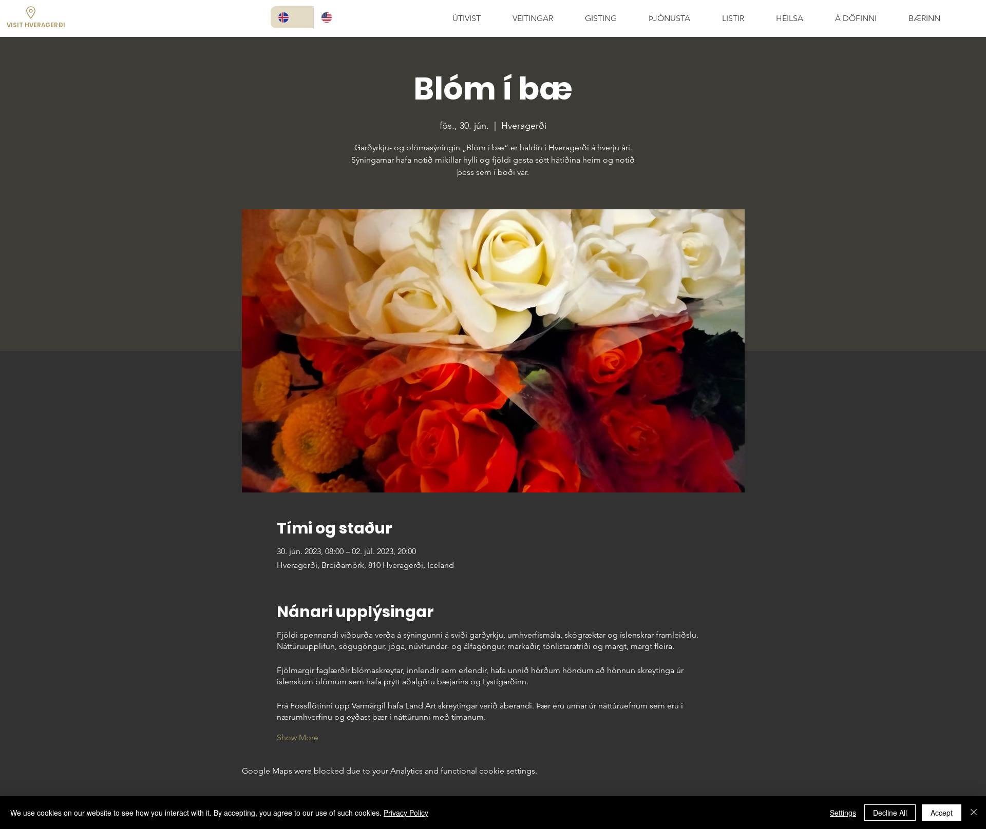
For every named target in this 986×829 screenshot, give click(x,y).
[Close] (974, 812)
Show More (297, 737)
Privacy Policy (406, 812)
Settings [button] (843, 812)
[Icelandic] (292, 17)
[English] (334, 17)
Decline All (890, 812)
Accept (942, 812)
